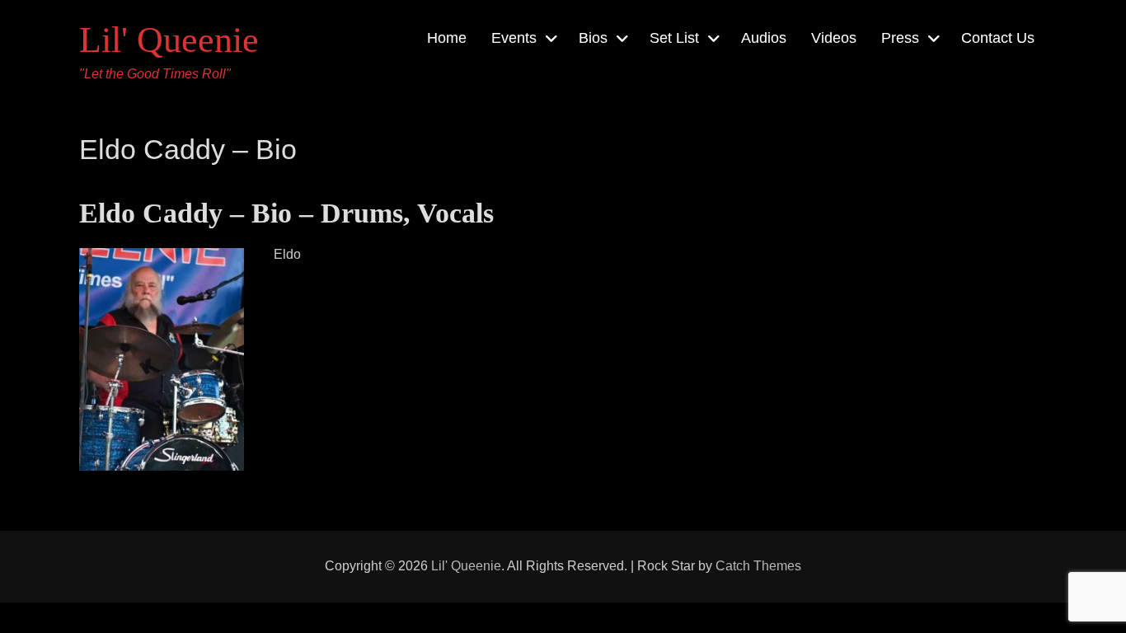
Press (900, 38)
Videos (833, 38)
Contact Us (998, 38)
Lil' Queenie (169, 40)
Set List (674, 38)
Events (514, 38)
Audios (763, 38)
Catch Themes (758, 566)
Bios (593, 38)
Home (447, 38)
